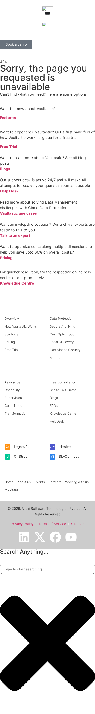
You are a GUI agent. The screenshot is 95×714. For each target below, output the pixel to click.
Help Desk (9, 191)
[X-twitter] (39, 537)
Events (40, 482)
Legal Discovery (62, 342)
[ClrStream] (7, 457)
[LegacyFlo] (7, 447)
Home (9, 482)
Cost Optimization (63, 334)
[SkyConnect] (52, 457)
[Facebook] (55, 537)
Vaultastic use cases (18, 213)
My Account (14, 490)
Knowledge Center (63, 413)
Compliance (13, 405)
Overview (12, 318)
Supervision (13, 398)
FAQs (54, 405)
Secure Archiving (62, 326)
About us (24, 482)
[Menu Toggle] (47, 13)
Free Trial (8, 146)
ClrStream (22, 456)
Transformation (16, 413)
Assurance (12, 382)
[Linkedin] (24, 537)
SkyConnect (69, 456)
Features (8, 117)
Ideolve (65, 447)
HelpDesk (57, 421)
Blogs (5, 168)
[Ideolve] (52, 447)
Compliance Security (65, 350)
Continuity (12, 390)
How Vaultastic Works (21, 326)
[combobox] (47, 569)
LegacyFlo (22, 447)
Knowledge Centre (17, 283)
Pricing (6, 257)
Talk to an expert (15, 235)
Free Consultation (63, 382)
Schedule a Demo (63, 390)
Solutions (11, 334)
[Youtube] (71, 537)
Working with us (77, 482)
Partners (55, 482)
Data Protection (61, 318)
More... (55, 358)
